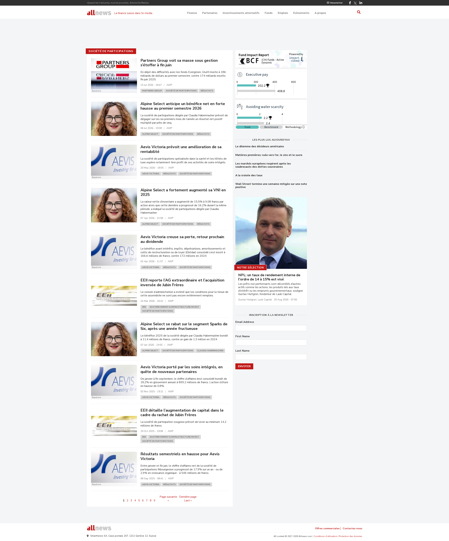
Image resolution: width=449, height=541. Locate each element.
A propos (320, 13)
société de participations (111, 51)
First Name (242, 336)
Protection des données (350, 536)
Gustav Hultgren (247, 299)
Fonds (269, 13)
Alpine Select (150, 134)
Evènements (301, 13)
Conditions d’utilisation (325, 536)
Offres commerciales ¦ (328, 528)
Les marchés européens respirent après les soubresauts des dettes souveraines (263, 165)
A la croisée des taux (248, 175)
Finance (192, 13)
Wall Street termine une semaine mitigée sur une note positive (271, 185)
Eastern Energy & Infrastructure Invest (174, 306)
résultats (207, 90)
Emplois (283, 13)
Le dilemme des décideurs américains (259, 146)
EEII (144, 306)
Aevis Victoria (150, 173)
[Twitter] (355, 3)
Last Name (242, 350)
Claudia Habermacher (210, 350)
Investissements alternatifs (241, 13)
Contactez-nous (352, 528)
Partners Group (152, 90)
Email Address (244, 322)
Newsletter (336, 2)
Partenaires (209, 13)
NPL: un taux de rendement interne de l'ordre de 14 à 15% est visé (269, 277)
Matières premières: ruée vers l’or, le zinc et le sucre (268, 155)
